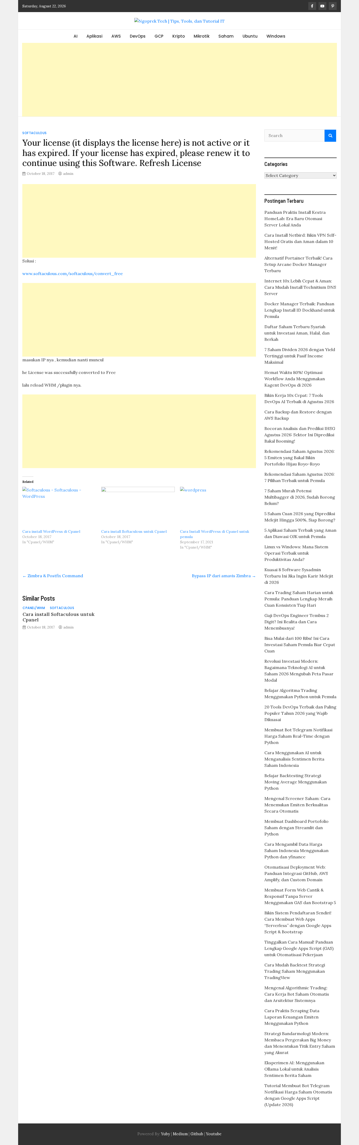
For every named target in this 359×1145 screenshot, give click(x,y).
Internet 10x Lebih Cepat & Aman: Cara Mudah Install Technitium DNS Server (300, 287)
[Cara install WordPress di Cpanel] (59, 508)
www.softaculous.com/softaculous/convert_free (72, 273)
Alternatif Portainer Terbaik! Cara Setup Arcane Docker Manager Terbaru (298, 264)
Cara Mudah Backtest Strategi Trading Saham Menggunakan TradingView (294, 971)
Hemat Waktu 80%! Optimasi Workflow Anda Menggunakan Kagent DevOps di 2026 (294, 379)
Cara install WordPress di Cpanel (51, 531)
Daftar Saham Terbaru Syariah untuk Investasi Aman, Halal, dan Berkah (297, 333)
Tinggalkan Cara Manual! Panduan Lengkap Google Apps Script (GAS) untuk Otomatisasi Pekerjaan (299, 948)
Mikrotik (201, 36)
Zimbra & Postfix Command (52, 575)
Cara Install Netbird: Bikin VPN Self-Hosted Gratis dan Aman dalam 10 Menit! (300, 241)
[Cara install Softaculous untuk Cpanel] (138, 508)
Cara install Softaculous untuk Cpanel (134, 531)
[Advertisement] (179, 79)
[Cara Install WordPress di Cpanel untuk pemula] (217, 508)
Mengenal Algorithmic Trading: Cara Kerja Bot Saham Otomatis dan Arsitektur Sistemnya (296, 994)
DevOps (138, 36)
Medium (180, 1134)
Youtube (214, 1134)
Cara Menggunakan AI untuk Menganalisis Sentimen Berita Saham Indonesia (294, 759)
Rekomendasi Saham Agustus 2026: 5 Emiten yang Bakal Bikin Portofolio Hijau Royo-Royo (299, 458)
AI (76, 36)
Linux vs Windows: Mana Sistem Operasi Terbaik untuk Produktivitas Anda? (296, 553)
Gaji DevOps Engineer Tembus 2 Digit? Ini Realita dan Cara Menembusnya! (296, 622)
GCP (159, 36)
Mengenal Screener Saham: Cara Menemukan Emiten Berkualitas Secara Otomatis (297, 805)
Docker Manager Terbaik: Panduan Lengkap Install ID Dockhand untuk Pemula (299, 310)
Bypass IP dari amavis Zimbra (224, 575)
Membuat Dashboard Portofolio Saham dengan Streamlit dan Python (296, 828)
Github (197, 1134)
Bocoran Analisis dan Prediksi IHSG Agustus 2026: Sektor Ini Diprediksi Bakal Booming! (299, 435)
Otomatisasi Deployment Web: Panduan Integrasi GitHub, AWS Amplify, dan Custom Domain (296, 873)
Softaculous (34, 133)
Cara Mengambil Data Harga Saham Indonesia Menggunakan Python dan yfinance (296, 850)
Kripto (178, 36)
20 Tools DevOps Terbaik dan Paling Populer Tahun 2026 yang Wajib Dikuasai (300, 713)
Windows (275, 36)
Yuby (165, 1134)
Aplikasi (94, 36)
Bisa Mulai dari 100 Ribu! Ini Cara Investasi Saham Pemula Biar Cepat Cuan (299, 644)
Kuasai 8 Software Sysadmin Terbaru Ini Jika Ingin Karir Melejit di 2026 (298, 576)
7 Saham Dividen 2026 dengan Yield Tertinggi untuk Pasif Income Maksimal (299, 356)
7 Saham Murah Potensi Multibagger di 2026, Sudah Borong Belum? (299, 497)
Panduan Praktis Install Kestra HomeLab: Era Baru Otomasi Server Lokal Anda (295, 218)
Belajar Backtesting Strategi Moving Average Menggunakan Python (295, 782)
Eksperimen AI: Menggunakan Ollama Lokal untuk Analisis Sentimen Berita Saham (294, 1069)
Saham (226, 36)
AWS (116, 36)
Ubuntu (250, 36)
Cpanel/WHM (34, 608)
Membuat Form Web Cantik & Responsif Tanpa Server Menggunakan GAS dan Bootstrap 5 (300, 896)
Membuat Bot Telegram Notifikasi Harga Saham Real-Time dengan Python (298, 736)
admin (68, 173)
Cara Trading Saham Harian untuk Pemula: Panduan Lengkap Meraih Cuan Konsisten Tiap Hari (298, 599)
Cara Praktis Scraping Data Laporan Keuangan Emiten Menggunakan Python (291, 1017)
